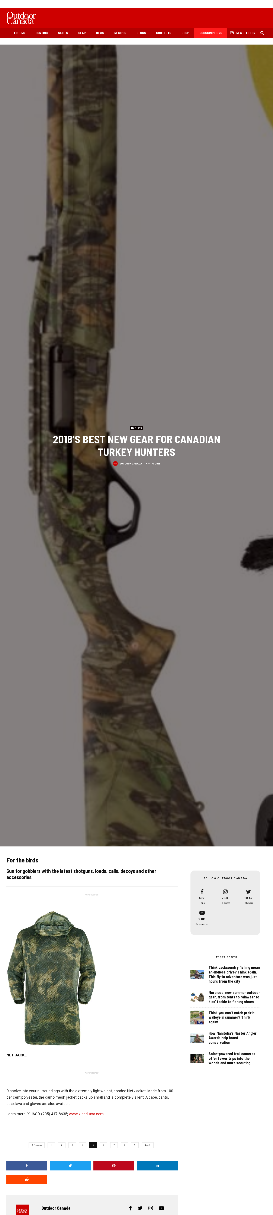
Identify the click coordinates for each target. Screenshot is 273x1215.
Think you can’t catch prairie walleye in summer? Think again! (231, 1017)
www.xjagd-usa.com (86, 1114)
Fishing (19, 33)
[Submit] (26, 1179)
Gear (82, 33)
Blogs (141, 33)
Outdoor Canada (130, 463)
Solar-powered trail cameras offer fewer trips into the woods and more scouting (232, 1058)
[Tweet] (70, 1165)
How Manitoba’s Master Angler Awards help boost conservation (233, 1038)
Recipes (120, 33)
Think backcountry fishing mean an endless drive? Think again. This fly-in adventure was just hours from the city (234, 974)
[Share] (26, 1165)
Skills (63, 33)
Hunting (41, 33)
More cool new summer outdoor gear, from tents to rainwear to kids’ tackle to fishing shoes (234, 997)
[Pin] (113, 1165)
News (100, 33)
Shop (185, 33)
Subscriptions (210, 33)
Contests (163, 33)
